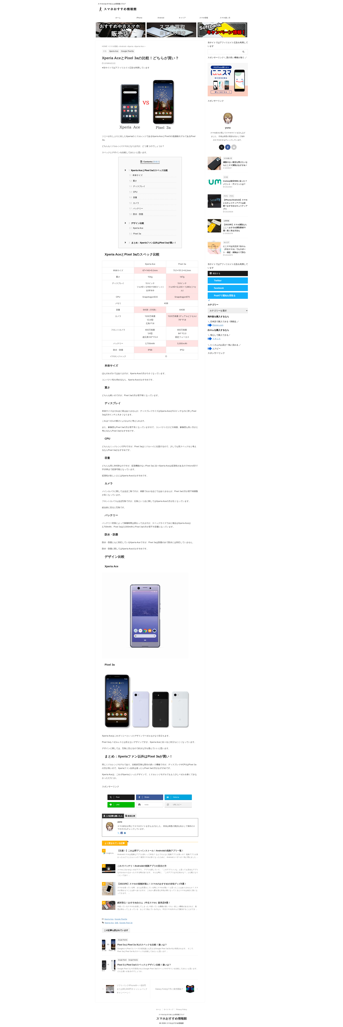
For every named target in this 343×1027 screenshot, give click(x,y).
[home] (125, 833)
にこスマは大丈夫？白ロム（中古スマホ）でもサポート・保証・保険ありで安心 (234, 249)
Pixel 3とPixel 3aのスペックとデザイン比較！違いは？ (144, 964)
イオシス (216, 338)
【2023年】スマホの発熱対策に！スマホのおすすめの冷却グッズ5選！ (152, 883)
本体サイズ (136, 175)
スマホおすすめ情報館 (171, 1018)
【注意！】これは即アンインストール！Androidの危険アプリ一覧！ (150, 850)
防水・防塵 (136, 214)
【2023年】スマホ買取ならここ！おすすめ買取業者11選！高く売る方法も (235, 227)
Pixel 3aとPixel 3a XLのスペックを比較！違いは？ (142, 944)
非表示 (156, 162)
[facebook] (122, 833)
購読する (216, 273)
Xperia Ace (136, 228)
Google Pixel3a (121, 919)
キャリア (182, 18)
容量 (133, 197)
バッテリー (136, 208)
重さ (133, 181)
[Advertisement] (228, 371)
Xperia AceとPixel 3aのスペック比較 (148, 170)
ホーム (118, 18)
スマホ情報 (203, 18)
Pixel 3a (135, 233)
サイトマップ (168, 1009)
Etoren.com (217, 325)
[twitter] (119, 833)
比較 (116, 923)
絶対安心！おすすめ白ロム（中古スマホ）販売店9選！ (143, 902)
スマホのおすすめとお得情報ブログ (171, 1014)
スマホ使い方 (225, 18)
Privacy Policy (181, 1009)
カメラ (134, 203)
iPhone (139, 18)
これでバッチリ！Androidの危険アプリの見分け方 (142, 865)
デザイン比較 (136, 223)
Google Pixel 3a (125, 923)
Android (161, 18)
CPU (133, 192)
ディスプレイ (137, 186)
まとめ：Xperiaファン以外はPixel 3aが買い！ (152, 242)
